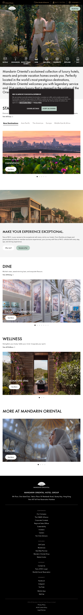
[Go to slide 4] (44, 177)
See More (11, 169)
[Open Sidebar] (4, 8)
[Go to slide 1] (37, 177)
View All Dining (7, 275)
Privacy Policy (38, 102)
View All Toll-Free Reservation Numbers (41, 499)
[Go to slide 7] (48, 325)
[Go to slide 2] (39, 177)
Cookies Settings (33, 108)
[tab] (11, 123)
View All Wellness (8, 347)
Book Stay (75, 9)
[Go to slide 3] (41, 177)
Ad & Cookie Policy (25, 102)
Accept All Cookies (49, 108)
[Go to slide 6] (46, 325)
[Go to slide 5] (46, 177)
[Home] (12, 8)
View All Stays (7, 116)
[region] (41, 101)
